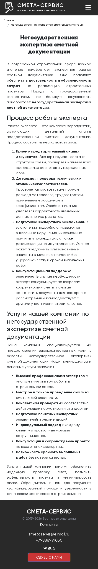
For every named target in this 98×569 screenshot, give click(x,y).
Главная (9, 20)
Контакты (49, 524)
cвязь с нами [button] (49, 557)
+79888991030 (49, 540)
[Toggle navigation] (88, 7)
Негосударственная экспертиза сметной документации (47, 24)
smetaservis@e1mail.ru (49, 534)
